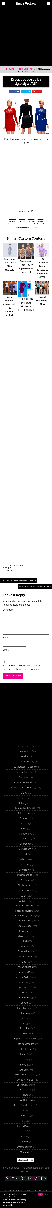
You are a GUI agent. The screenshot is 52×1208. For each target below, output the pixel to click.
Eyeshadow (24, 951)
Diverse (23, 818)
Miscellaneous (24, 761)
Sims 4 (40, 221)
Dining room (24, 849)
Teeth (24, 1121)
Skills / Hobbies (24, 1100)
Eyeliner (24, 946)
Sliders (24, 1110)
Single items (24, 885)
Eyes (22, 823)
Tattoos (23, 1115)
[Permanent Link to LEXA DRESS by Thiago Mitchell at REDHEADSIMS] (26, 295)
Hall (25, 854)
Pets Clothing (25, 1049)
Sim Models (23, 1085)
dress (22, 221)
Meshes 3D (24, 972)
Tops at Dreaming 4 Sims (42, 301)
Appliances (25, 987)
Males (25, 1095)
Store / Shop (24, 926)
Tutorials (24, 1141)
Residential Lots (23, 920)
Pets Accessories (25, 1044)
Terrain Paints (23, 1126)
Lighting (25, 1003)
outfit (31, 221)
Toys (23, 1136)
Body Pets (25, 1028)
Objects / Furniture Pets (25, 1038)
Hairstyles (22, 901)
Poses (23, 1059)
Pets (23, 1023)
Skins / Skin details (22, 1105)
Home (4, 69)
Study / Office (24, 890)
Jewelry (24, 756)
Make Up (22, 936)
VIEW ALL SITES (25, 1160)
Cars (23, 793)
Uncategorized (24, 1147)
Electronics (25, 997)
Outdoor (24, 880)
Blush (25, 941)
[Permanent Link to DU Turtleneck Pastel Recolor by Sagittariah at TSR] (42, 255)
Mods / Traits (23, 977)
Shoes (22, 1070)
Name (6, 637)
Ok (40, 1194)
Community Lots (23, 915)
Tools (24, 1131)
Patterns (24, 1018)
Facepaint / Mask (25, 956)
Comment (8, 610)
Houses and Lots (22, 911)
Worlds (24, 1152)
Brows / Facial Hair (22, 782)
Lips (24, 961)
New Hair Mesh (24, 905)
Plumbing (25, 1013)
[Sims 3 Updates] (26, 1178)
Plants (23, 1054)
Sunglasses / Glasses (25, 766)
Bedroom (25, 843)
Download (25, 211)
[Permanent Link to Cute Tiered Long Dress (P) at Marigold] (10, 255)
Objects (22, 982)
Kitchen (25, 864)
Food (23, 828)
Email (6, 649)
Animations (24, 777)
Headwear (24, 751)
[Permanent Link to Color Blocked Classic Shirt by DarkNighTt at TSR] (10, 293)
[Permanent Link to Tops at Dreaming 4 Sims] (42, 293)
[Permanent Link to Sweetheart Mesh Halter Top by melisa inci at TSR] (26, 257)
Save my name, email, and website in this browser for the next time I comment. (24, 667)
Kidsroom (25, 859)
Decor (24, 992)
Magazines (24, 931)
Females (24, 1089)
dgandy (12, 221)
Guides (24, 895)
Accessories (22, 746)
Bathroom (25, 838)
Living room (25, 869)
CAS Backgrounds (23, 798)
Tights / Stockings (24, 772)
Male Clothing (24, 813)
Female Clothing (27, 69)
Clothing (13, 69)
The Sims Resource (23, 228)
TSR (36, 228)
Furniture (22, 834)
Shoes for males (25, 1079)
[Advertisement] (26, 36)
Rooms (22, 1064)
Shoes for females (24, 1074)
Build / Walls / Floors (22, 787)
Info (46, 1194)
